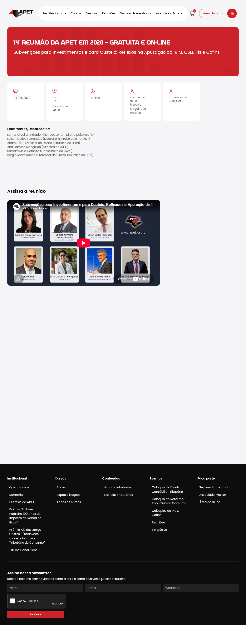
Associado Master (170, 13)
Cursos (76, 13)
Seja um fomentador (135, 13)
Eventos (92, 13)
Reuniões (109, 13)
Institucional (52, 13)
